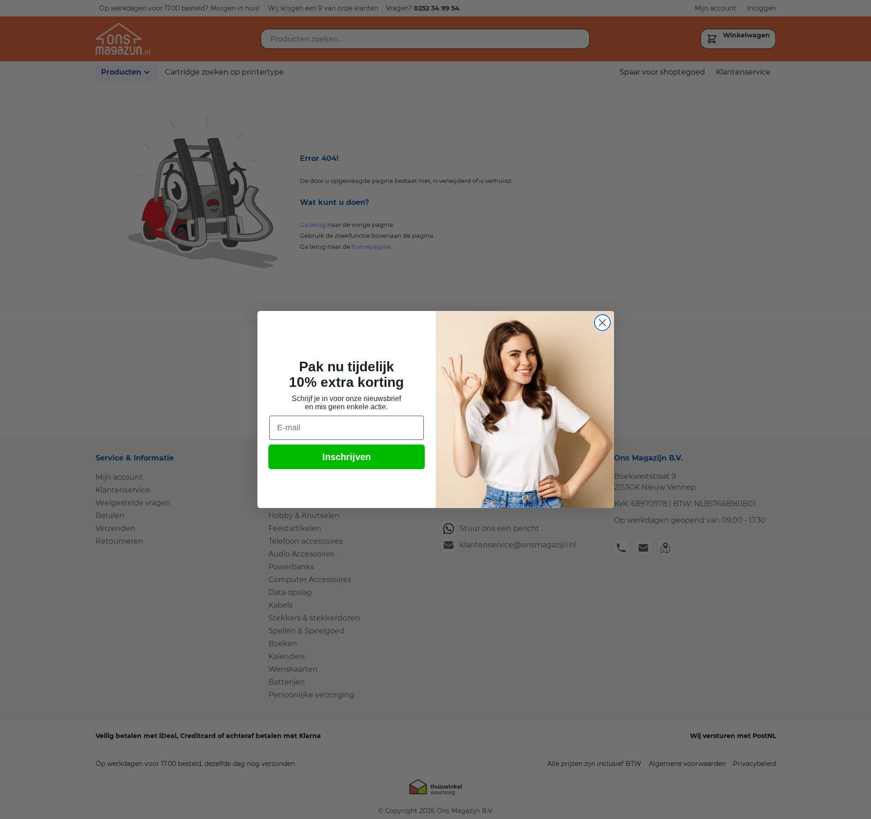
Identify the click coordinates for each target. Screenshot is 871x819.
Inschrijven (346, 457)
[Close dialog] (602, 323)
